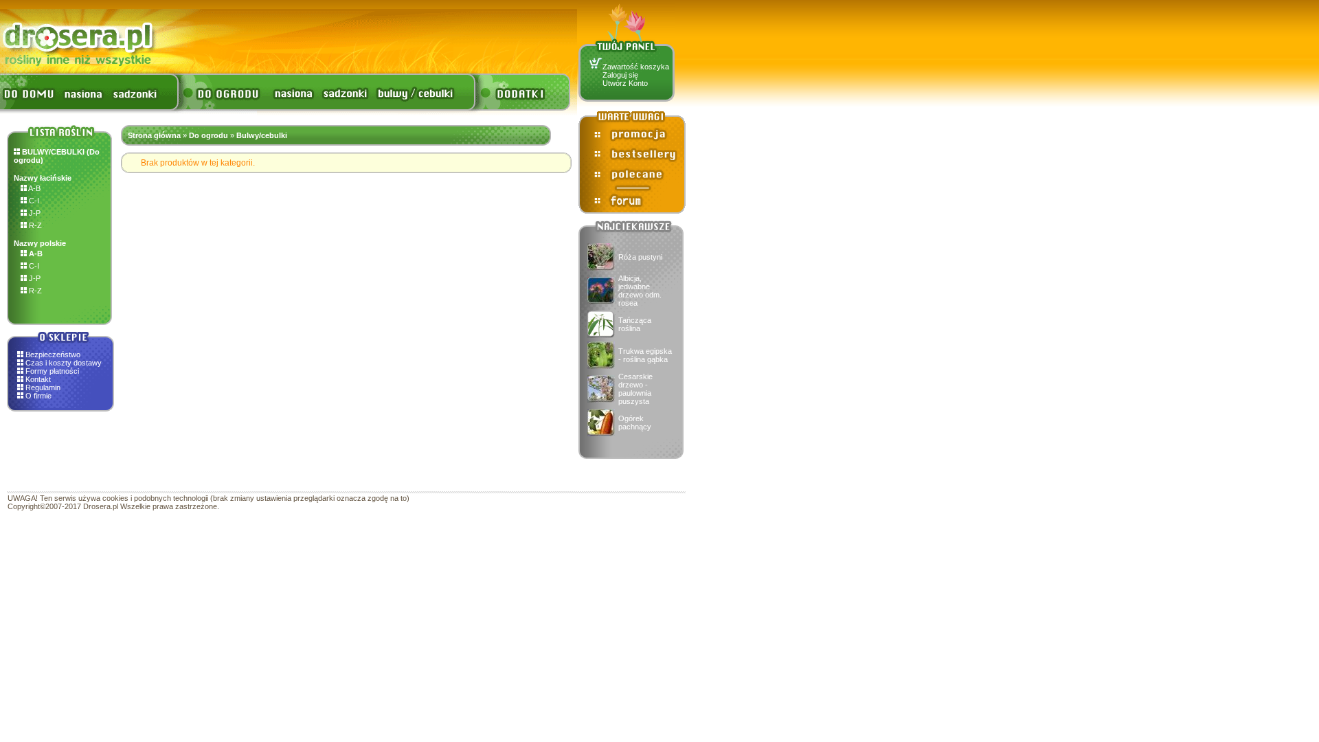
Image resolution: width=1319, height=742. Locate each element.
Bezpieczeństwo (52, 354)
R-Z (34, 225)
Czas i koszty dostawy (63, 363)
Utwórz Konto (625, 83)
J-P (34, 213)
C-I (33, 200)
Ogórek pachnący (634, 422)
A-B (34, 188)
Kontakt (38, 379)
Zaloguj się (620, 75)
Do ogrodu (208, 135)
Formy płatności (52, 371)
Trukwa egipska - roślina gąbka (645, 355)
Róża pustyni (640, 257)
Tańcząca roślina (634, 324)
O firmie (38, 396)
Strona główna (154, 135)
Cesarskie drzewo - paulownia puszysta (635, 388)
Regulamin (42, 387)
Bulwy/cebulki (261, 135)
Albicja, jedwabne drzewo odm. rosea (640, 290)
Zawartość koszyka (635, 67)
